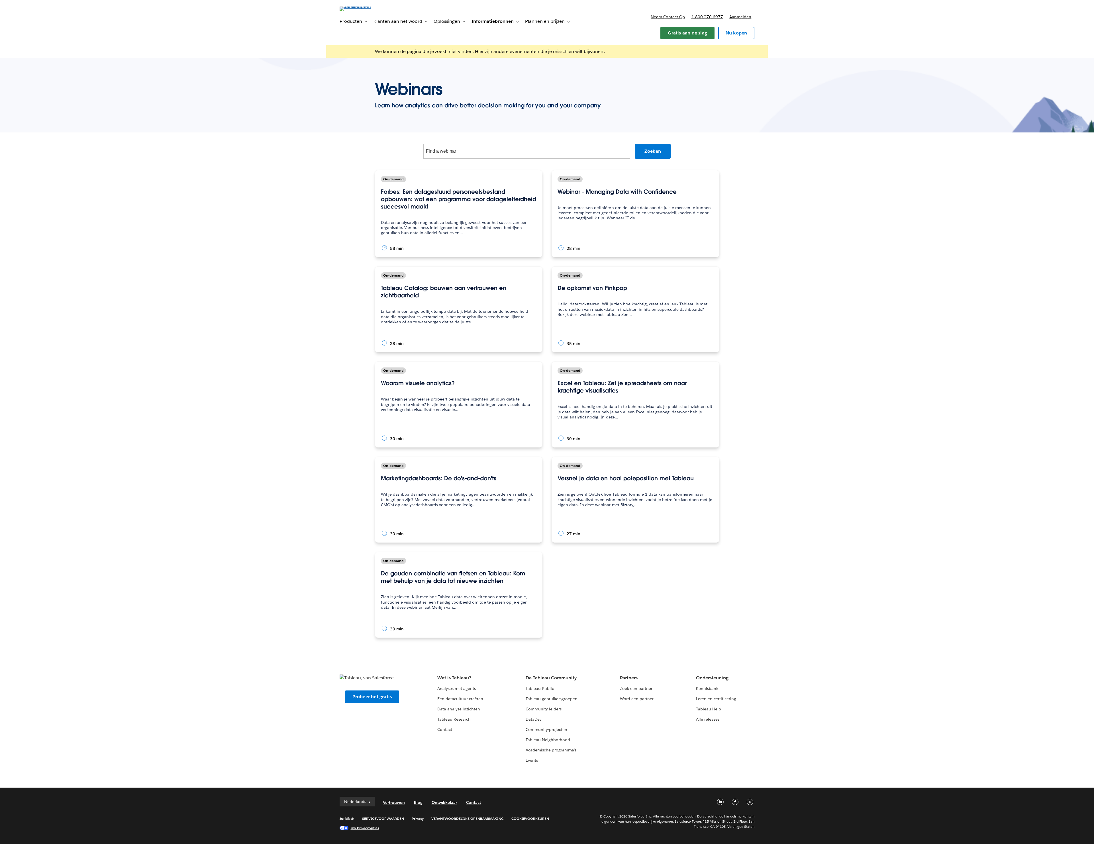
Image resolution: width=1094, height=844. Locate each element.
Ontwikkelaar (444, 802)
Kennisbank (707, 688)
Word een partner (637, 698)
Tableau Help (708, 709)
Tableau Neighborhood (548, 739)
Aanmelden (740, 16)
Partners (629, 678)
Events (532, 760)
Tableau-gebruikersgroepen (551, 698)
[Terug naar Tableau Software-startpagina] (364, 6)
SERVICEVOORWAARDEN (383, 818)
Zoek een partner (636, 688)
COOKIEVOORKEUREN (530, 818)
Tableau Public (540, 688)
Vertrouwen (394, 802)
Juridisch (347, 818)
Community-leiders (544, 709)
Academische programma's (551, 750)
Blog (418, 802)
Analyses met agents (456, 688)
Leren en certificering (716, 698)
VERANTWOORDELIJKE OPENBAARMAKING (467, 818)
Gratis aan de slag (687, 33)
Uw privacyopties (365, 827)
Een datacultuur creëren (460, 698)
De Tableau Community (551, 678)
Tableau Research (454, 719)
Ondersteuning (712, 678)
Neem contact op (668, 16)
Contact (444, 729)
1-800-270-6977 (707, 16)
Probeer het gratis (372, 697)
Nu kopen (736, 33)
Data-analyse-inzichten (458, 709)
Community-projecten (546, 729)
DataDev (534, 719)
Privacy (417, 818)
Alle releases (707, 719)
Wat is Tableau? (454, 678)
